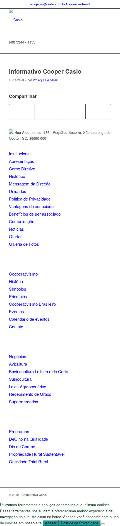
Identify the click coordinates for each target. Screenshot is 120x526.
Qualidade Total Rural (28, 461)
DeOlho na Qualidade (28, 439)
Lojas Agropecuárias (27, 386)
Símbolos (17, 289)
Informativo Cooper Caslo (45, 71)
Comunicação (21, 221)
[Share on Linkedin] (98, 111)
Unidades (17, 191)
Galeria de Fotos (24, 244)
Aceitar (50, 523)
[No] (102, 524)
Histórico (17, 176)
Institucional (19, 153)
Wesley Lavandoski (45, 80)
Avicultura (18, 364)
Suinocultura (20, 379)
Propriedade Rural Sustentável (36, 454)
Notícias (16, 229)
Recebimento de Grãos (30, 394)
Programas (19, 431)
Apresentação (21, 161)
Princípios (18, 296)
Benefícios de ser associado (35, 214)
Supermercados (23, 401)
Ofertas (16, 236)
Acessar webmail (77, 4)
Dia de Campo (22, 446)
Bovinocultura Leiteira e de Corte (38, 371)
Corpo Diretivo (22, 169)
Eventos (16, 311)
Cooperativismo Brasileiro (32, 304)
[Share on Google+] (72, 111)
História (16, 281)
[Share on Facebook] (22, 111)
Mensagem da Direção (30, 184)
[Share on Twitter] (47, 111)
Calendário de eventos (29, 319)
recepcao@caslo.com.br (47, 4)
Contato (16, 326)
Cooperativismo (23, 274)
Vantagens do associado (31, 206)
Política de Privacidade (30, 199)
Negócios (17, 356)
